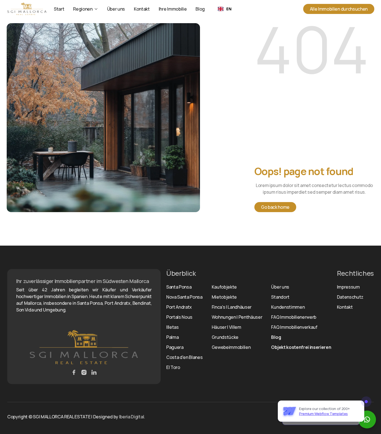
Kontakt (142, 9)
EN (228, 8)
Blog (200, 9)
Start (59, 9)
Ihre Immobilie (173, 9)
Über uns (116, 9)
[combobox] (224, 9)
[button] (85, 9)
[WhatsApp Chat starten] (367, 419)
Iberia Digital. (132, 417)
